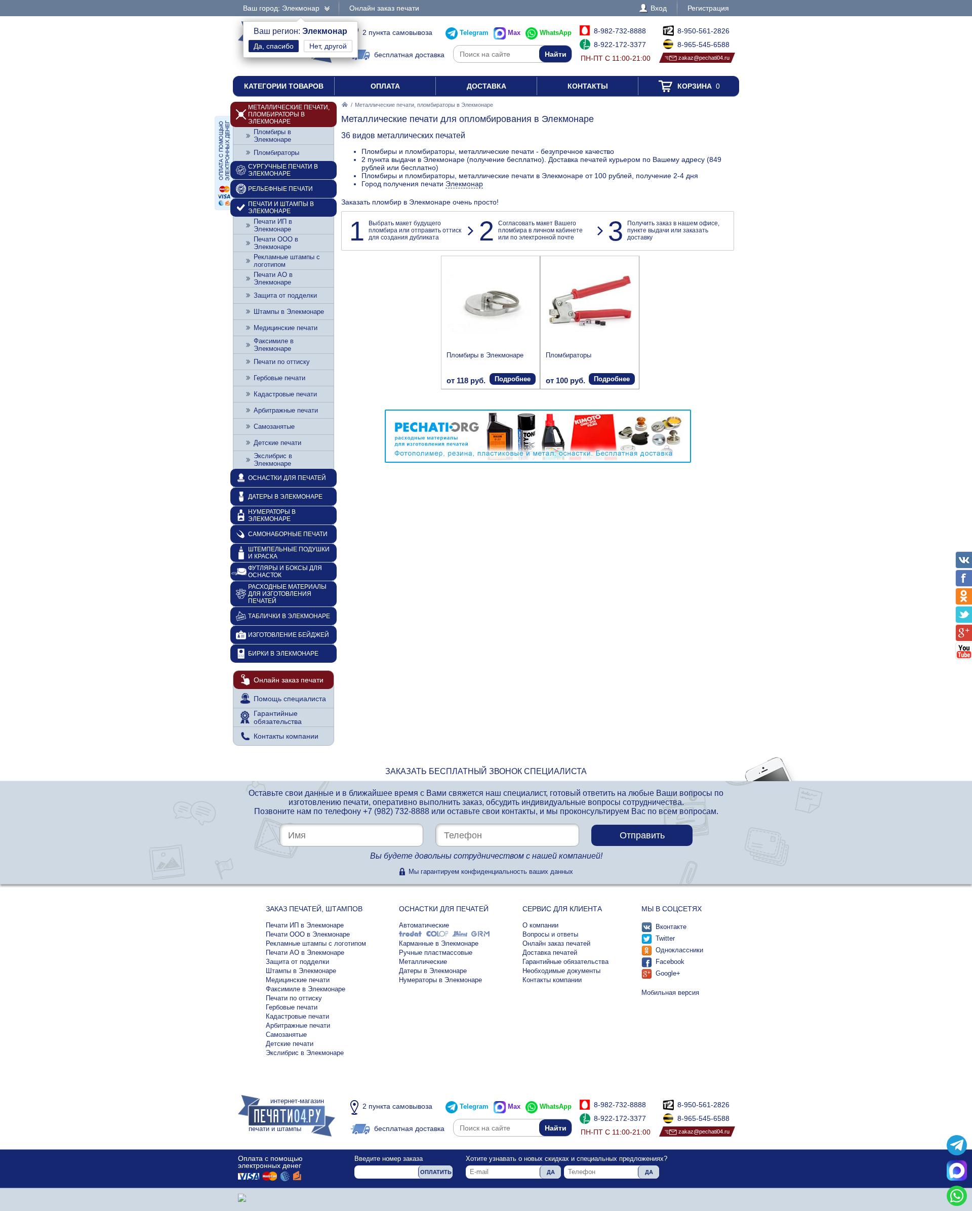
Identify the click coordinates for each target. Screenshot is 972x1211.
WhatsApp (556, 32)
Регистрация (708, 8)
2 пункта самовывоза (397, 32)
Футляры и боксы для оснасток (285, 571)
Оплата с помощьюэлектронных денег (270, 1161)
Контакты (588, 86)
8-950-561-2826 (703, 31)
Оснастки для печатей (287, 477)
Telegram (474, 32)
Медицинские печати (285, 328)
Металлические (423, 961)
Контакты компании (286, 736)
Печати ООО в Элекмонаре (276, 243)
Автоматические (424, 925)
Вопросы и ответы (550, 934)
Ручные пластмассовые (435, 952)
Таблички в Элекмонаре (289, 616)
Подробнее (513, 379)
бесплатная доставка (409, 55)
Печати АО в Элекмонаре (273, 278)
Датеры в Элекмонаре (285, 496)
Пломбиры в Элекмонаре (485, 355)
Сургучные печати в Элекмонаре (283, 170)
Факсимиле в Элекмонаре (274, 344)
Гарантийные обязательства (278, 717)
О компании (540, 925)
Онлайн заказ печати (384, 8)
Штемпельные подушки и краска (289, 553)
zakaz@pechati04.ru (704, 58)
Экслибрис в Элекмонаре (273, 459)
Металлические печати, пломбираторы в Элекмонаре (289, 114)
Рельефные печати (280, 188)
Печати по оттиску (282, 362)
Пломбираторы (568, 355)
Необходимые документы (561, 971)
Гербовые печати (279, 378)
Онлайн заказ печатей (556, 943)
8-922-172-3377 (620, 45)
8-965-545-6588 (703, 45)
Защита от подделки (285, 295)
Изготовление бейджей (288, 634)
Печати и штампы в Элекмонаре (281, 207)
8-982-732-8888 (620, 31)
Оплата (385, 86)
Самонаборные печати (288, 534)
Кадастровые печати (285, 394)
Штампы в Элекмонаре (289, 311)
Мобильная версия (670, 992)
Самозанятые (274, 426)
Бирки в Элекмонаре (283, 653)
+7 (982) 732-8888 (396, 811)
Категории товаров (283, 86)
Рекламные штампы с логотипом (287, 260)
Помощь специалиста (290, 699)
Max (514, 32)
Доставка (486, 86)
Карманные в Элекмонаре (438, 943)
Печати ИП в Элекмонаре (273, 225)
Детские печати (277, 443)
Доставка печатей (549, 952)
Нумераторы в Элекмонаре (272, 515)
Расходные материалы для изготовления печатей (287, 593)
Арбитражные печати (286, 410)
